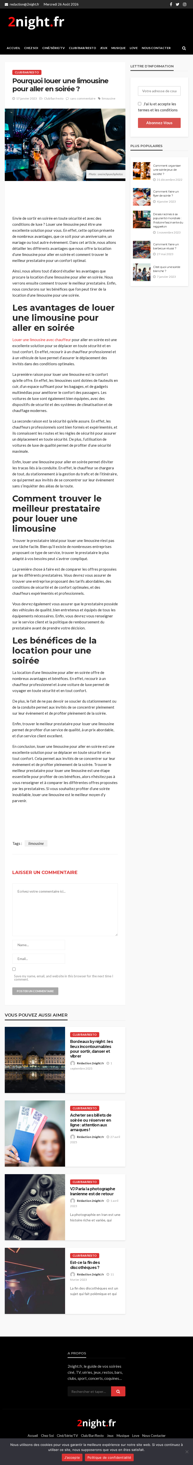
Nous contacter (156, 48)
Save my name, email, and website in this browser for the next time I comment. (63, 978)
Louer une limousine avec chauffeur (41, 339)
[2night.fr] (36, 23)
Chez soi (31, 48)
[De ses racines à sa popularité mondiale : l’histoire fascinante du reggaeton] (142, 219)
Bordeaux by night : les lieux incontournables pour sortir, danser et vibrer (91, 1049)
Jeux (103, 48)
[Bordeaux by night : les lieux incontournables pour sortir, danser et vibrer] (35, 1060)
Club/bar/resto (82, 48)
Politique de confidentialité (109, 1457)
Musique (118, 48)
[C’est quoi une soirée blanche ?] (142, 272)
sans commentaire (82, 98)
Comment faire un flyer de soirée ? (166, 193)
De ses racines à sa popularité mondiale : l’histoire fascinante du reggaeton (168, 220)
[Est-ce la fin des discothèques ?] (35, 1281)
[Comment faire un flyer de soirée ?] (142, 197)
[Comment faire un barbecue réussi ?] (142, 249)
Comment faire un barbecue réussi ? (166, 246)
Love (134, 48)
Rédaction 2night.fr (90, 1063)
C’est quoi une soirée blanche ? (166, 269)
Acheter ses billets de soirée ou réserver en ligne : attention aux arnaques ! (91, 1122)
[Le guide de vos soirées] (96, 1423)
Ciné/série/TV (53, 48)
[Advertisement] (128, 24)
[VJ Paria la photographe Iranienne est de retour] (35, 1207)
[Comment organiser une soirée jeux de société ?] (142, 171)
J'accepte (72, 1457)
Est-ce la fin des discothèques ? (85, 1265)
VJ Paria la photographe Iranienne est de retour (92, 1191)
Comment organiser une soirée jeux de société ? (167, 170)
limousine (108, 98)
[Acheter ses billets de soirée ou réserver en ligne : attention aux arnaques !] (35, 1134)
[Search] (184, 48)
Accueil (13, 48)
